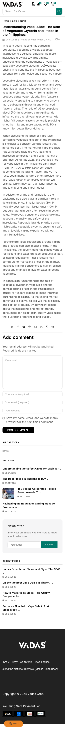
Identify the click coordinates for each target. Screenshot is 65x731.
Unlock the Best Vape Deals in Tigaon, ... (27, 582)
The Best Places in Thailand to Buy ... (25, 478)
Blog (14, 20)
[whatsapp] (47, 327)
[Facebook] (18, 327)
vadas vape (37, 39)
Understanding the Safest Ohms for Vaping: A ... (32, 468)
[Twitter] (13, 327)
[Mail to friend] (35, 327)
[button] (33, 4)
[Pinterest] (29, 327)
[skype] (52, 327)
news (23, 20)
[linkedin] (41, 327)
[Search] (59, 11)
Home (6, 20)
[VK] (24, 327)
